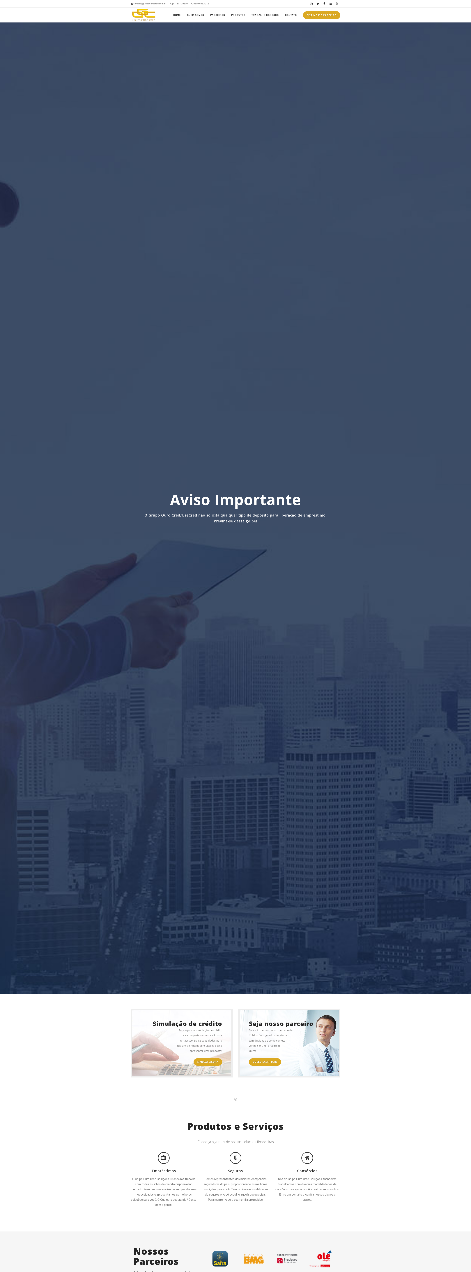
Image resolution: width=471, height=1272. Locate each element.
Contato (291, 15)
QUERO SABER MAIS (265, 1061)
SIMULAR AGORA (207, 1061)
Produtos (238, 15)
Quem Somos (195, 15)
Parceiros (217, 15)
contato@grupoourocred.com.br (149, 3)
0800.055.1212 (201, 3)
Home (177, 15)
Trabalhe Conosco (265, 15)
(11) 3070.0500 (180, 3)
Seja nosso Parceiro (322, 15)
